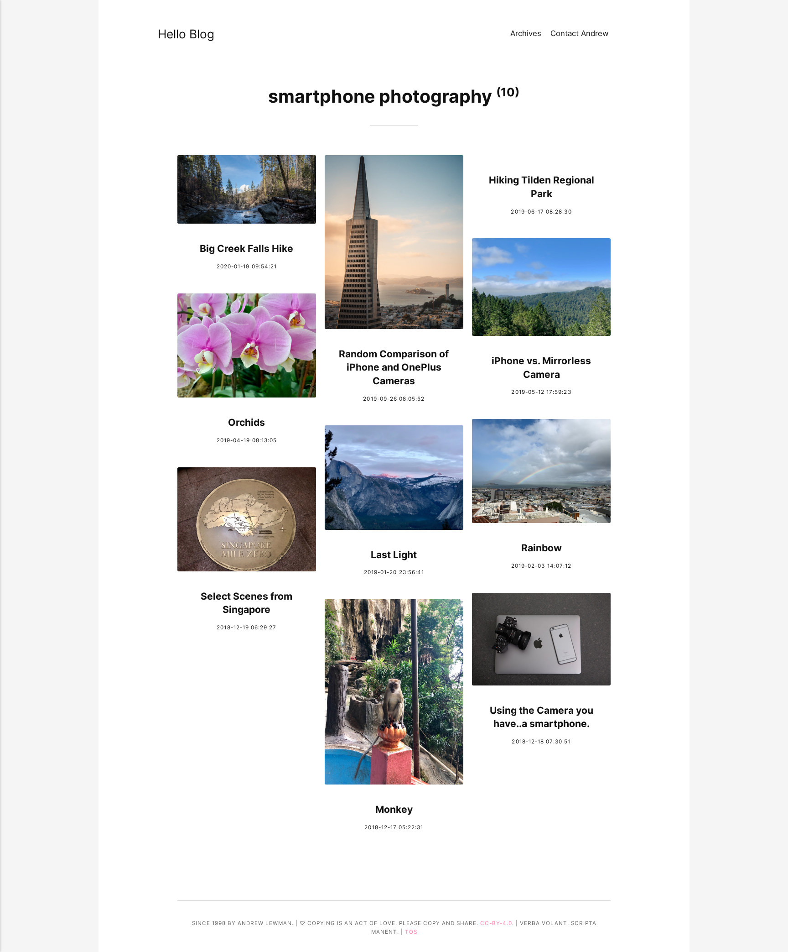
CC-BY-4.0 (496, 923)
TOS (411, 932)
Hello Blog (186, 33)
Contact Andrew (579, 33)
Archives (525, 33)
